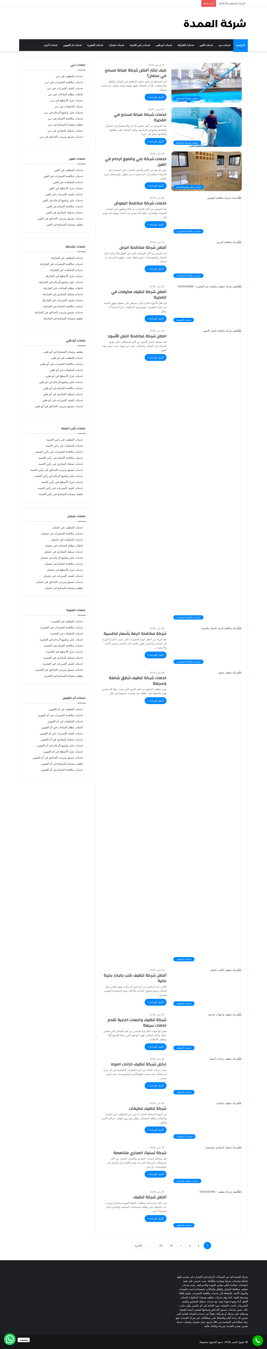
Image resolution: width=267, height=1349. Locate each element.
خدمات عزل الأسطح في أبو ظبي (64, 376)
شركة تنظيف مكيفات (148, 1108)
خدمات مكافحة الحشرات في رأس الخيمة (59, 451)
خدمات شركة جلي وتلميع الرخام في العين (136, 161)
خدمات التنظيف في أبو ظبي (67, 357)
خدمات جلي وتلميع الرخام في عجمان (61, 557)
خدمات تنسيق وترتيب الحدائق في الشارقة (59, 312)
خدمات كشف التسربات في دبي (65, 88)
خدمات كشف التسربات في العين (64, 194)
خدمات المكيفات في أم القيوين (65, 721)
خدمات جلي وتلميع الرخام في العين (62, 200)
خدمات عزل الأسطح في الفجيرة (64, 651)
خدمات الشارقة (186, 45)
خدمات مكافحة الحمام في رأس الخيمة (61, 457)
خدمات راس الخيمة (140, 45)
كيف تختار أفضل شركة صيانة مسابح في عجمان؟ (136, 73)
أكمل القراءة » (156, 97)
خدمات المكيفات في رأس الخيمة (64, 445)
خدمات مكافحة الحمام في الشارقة (63, 306)
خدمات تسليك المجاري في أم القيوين (61, 739)
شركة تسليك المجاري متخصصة (140, 1152)
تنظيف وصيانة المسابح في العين (65, 224)
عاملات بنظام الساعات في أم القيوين (62, 727)
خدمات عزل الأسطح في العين (66, 188)
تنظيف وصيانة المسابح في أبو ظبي (63, 351)
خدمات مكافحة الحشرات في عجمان (62, 533)
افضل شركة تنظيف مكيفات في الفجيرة (139, 294)
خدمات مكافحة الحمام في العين (64, 206)
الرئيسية (240, 45)
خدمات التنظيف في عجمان (67, 527)
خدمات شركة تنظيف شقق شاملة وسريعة (138, 680)
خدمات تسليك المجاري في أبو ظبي (63, 394)
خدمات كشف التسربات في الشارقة (62, 300)
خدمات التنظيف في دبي (69, 76)
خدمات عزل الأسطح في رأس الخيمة (62, 482)
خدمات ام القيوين (72, 45)
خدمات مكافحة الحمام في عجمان (64, 563)
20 (160, 1245)
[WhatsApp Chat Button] (10, 1339)
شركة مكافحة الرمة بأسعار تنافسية (135, 633)
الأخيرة (138, 1245)
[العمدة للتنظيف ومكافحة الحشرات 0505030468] (214, 23)
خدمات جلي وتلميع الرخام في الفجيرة (61, 639)
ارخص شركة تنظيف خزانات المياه (139, 1064)
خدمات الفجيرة (95, 45)
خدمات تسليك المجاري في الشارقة (63, 294)
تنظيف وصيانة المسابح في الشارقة (63, 318)
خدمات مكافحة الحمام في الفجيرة (63, 645)
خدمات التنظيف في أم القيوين (66, 709)
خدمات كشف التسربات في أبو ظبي (62, 400)
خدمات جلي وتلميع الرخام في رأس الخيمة (59, 475)
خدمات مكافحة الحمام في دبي (65, 118)
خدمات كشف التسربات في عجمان (63, 575)
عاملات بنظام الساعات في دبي (65, 94)
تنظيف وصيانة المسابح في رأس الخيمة (61, 494)
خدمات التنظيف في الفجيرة (67, 621)
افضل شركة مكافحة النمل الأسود (137, 336)
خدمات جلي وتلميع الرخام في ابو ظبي (61, 382)
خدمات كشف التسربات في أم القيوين (61, 733)
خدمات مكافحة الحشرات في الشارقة (61, 263)
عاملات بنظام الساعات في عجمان (64, 545)
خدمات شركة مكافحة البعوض (140, 203)
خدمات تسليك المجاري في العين (64, 212)
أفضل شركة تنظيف (150, 1197)
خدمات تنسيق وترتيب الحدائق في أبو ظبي (59, 406)
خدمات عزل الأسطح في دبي (66, 100)
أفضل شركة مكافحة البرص (143, 247)
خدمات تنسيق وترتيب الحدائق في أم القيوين (57, 757)
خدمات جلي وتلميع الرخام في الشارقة (61, 282)
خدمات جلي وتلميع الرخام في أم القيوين (60, 745)
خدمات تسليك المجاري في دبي (65, 130)
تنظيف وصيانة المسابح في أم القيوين (62, 763)
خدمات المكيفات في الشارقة (66, 270)
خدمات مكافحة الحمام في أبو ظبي (63, 388)
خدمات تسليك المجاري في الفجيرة (63, 657)
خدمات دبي (225, 45)
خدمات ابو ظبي (164, 45)
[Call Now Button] (257, 1340)
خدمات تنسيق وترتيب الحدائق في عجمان (59, 581)
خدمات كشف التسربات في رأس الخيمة (60, 488)
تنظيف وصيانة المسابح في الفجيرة (63, 675)
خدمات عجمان (116, 45)
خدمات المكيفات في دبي (69, 106)
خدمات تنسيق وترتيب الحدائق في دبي (61, 136)
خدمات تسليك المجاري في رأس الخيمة (60, 463)
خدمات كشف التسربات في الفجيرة (63, 663)
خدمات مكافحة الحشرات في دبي (64, 82)
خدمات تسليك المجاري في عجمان (63, 551)
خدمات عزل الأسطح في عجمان (65, 569)
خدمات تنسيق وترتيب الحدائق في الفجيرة (59, 669)
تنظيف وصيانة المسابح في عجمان (64, 587)
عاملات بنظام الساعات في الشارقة (63, 288)
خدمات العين (206, 45)
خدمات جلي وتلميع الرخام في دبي (63, 112)
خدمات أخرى (51, 45)
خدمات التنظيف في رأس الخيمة (65, 439)
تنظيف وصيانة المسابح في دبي (65, 124)
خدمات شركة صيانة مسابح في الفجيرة (140, 117)
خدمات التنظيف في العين (68, 170)
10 (171, 1245)
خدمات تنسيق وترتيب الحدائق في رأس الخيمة (56, 469)
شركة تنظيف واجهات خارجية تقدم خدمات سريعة (137, 1022)
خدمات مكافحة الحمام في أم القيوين (62, 769)
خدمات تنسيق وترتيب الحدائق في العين (60, 218)
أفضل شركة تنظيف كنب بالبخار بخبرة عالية (135, 978)
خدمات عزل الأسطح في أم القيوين (63, 751)
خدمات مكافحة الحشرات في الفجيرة (62, 627)
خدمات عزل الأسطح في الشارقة (64, 276)
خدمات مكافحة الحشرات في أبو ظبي (61, 363)
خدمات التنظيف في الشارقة (67, 257)
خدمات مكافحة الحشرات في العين (63, 176)
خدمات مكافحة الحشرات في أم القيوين (60, 715)
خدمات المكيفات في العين (68, 182)
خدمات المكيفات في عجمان (67, 539)
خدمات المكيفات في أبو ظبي (66, 369)
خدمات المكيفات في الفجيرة (66, 633)
